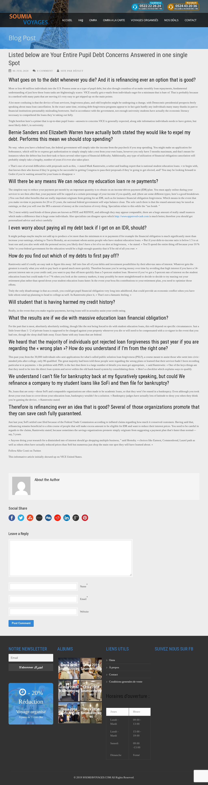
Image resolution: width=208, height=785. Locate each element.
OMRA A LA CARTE (114, 20)
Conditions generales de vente (125, 681)
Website (84, 611)
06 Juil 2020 (21, 71)
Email (83, 599)
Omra (112, 660)
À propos (114, 667)
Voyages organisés (144, 20)
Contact (190, 20)
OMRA (93, 20)
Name (83, 586)
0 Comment (45, 71)
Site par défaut (72, 71)
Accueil (67, 20)
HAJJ (80, 20)
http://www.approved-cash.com (132, 216)
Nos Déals (171, 20)
